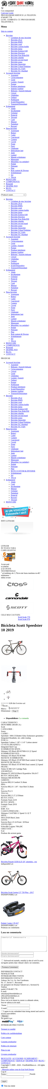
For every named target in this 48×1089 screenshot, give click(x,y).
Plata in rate (5, 1050)
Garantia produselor (8, 1042)
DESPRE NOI (11, 186)
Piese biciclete (11, 128)
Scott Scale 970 (24, 619)
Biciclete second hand (19, 60)
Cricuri (13, 93)
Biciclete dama (16, 49)
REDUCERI (11, 179)
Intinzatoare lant (17, 151)
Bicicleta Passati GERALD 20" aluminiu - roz (19, 862)
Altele (13, 108)
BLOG (8, 188)
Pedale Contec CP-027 (10, 923)
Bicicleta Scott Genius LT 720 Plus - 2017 (17, 892)
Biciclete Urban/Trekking (21, 66)
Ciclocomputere (17, 77)
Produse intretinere (18, 86)
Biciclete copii (16, 44)
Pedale (13, 164)
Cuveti (13, 142)
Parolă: (32, 1074)
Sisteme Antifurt (17, 89)
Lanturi (13, 155)
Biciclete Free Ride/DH (20, 55)
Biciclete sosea (16, 62)
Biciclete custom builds (20, 47)
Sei (12, 175)
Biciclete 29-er (16, 40)
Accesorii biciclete (13, 73)
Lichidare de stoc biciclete (21, 38)
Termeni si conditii (8, 1029)
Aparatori (14, 75)
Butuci (13, 133)
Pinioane (14, 166)
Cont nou (4, 13)
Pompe (13, 84)
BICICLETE (6, 1058)
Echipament (10, 106)
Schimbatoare (16, 173)
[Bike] (17, 6)
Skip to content (7, 31)
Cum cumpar (6, 1037)
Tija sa (13, 177)
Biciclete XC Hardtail (19, 71)
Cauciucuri (15, 137)
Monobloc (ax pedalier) (20, 162)
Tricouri (14, 117)
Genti (13, 80)
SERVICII (20, 1061)
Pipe (12, 168)
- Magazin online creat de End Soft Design (17, 1069)
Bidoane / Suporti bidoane (21, 91)
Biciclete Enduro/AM (19, 51)
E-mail (4, 1008)
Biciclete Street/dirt (18, 64)
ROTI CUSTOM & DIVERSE (23, 471)
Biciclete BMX (17, 42)
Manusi (14, 122)
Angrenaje (15, 131)
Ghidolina (15, 95)
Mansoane (15, 159)
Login (11, 13)
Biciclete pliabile (17, 58)
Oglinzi (14, 97)
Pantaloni (14, 124)
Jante (13, 153)
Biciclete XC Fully (18, 69)
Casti (13, 120)
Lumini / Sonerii (17, 82)
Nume (3, 1005)
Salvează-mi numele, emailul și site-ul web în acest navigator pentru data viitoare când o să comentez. (22, 962)
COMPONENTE (13, 182)
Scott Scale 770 (24, 617)
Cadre (13, 135)
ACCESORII (17, 1058)
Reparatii (9, 184)
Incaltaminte (15, 111)
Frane (13, 144)
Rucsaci (14, 126)
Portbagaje (15, 100)
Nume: (3, 1074)
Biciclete (9, 35)
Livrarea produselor (8, 1054)
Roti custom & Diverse (20, 170)
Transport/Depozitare (19, 104)
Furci (13, 146)
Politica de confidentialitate (11, 1033)
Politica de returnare (8, 1046)
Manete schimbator (18, 157)
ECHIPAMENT (30, 1058)
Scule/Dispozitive (17, 102)
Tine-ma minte (9, 1086)
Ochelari (14, 113)
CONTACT (10, 190)
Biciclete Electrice (18, 53)
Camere (14, 139)
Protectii (14, 115)
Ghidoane (14, 148)
